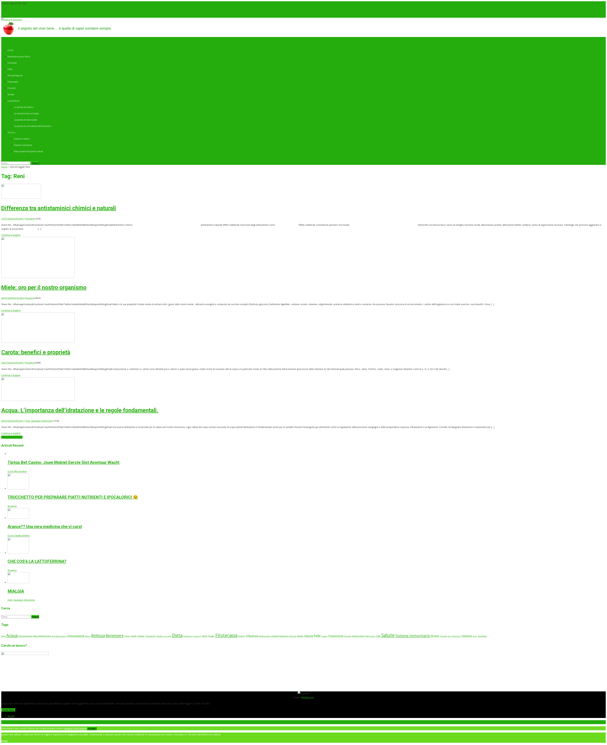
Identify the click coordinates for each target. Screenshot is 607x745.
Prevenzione (335, 636)
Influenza (252, 636)
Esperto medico (22, 139)
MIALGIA (16, 591)
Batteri (88, 636)
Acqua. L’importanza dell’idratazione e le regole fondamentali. (79, 410)
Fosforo (241, 636)
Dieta (10, 69)
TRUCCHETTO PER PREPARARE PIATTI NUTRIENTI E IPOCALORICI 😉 (73, 497)
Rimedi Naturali (15, 75)
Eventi (10, 50)
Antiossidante (75, 636)
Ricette (11, 94)
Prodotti (12, 88)
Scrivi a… (12, 132)
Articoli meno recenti (11, 437)
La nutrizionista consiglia (26, 113)
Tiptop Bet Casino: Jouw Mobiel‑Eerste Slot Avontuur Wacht (64, 462)
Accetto (91, 728)
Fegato (211, 636)
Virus (450, 636)
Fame (204, 636)
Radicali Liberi (358, 636)
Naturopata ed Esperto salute (28, 151)
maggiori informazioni (75, 728)
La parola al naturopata (25, 120)
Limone (275, 636)
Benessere (115, 635)
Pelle (317, 636)
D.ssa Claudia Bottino (19, 535)
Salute (388, 635)
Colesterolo (150, 636)
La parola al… (14, 101)
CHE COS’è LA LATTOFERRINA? (37, 561)
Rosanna (29, 218)
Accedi (11, 9)
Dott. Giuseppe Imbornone (39, 420)
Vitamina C (456, 636)
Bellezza (98, 635)
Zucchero (482, 636)
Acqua (12, 635)
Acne (3, 636)
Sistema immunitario (412, 635)
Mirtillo (300, 636)
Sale (378, 636)
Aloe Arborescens (42, 636)
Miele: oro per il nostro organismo (43, 287)
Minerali (292, 636)
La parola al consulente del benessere (32, 126)
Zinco (474, 636)
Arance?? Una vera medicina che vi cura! (45, 526)
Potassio (324, 636)
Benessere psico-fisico (19, 56)
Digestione (187, 636)
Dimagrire (197, 636)
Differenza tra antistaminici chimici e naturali (58, 208)
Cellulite (140, 636)
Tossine (443, 636)
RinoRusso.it (307, 697)
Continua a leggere (11, 234)
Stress (435, 636)
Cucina (159, 636)
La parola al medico (24, 107)
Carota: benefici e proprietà (35, 352)
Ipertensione (264, 636)
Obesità (308, 636)
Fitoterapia (13, 82)
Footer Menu (8, 710)
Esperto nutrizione (23, 145)
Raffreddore (370, 636)
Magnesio (284, 636)
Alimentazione (25, 636)
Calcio (127, 636)
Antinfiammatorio (59, 636)
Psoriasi (347, 636)
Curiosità (12, 63)
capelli (133, 636)
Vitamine (467, 636)
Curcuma (167, 636)
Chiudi (4, 740)
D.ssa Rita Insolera (17, 471)
